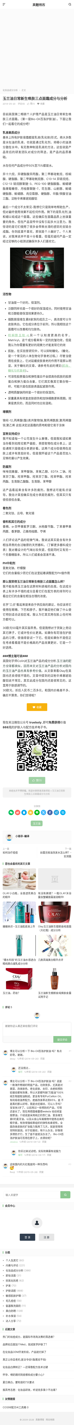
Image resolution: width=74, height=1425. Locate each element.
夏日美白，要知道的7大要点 (18, 1382)
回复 (42, 1058)
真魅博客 (37, 4)
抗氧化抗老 (12, 1280)
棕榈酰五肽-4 (18, 335)
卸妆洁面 (11, 1275)
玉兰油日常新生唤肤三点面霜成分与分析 (35, 98)
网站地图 (50, 1419)
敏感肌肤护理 (13, 1295)
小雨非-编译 (22, 836)
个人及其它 (12, 1260)
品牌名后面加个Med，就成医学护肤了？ (25, 1344)
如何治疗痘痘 (10, 852)
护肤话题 (11, 1290)
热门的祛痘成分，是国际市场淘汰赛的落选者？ (29, 1336)
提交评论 (62, 1039)
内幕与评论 (12, 1265)
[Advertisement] (37, 50)
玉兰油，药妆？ (11, 992)
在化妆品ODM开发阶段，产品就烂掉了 (24, 1351)
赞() (31, 103)
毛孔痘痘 (11, 1300)
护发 (8, 1285)
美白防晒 (11, 1310)
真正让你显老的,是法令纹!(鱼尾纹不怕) (24, 1359)
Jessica (14, 1141)
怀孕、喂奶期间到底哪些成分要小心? (23, 1374)
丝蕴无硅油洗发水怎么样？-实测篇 (55, 854)
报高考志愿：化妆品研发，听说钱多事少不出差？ (30, 1389)
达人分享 (11, 1320)
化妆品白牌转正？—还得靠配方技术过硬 (25, 1367)
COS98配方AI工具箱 (14, 1407)
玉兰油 (36, 823)
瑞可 (20, 1072)
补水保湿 (11, 1315)
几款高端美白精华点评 (50, 959)
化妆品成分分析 (10, 90)
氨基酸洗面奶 (13, 1305)
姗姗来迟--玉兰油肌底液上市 (19, 926)
